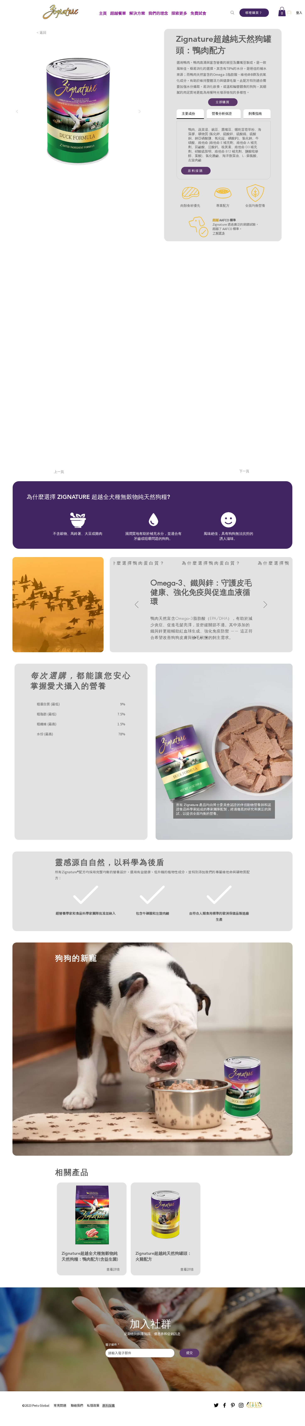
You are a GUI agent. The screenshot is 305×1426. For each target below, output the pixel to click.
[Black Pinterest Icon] (233, 1405)
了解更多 (218, 233)
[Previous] (136, 605)
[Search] (232, 12)
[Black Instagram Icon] (241, 1405)
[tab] (190, 114)
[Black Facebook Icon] (224, 1405)
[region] (91, 1213)
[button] (118, 11)
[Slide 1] (195, 638)
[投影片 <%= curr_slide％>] (206, 638)
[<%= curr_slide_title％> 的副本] (201, 638)
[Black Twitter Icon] (216, 1405)
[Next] (265, 605)
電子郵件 (112, 1344)
